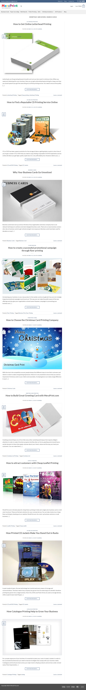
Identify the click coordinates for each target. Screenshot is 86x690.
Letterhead (32, 95)
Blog (65, 11)
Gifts (39, 11)
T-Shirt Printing (32, 11)
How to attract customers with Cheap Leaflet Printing (32, 463)
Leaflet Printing (32, 460)
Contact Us (71, 1)
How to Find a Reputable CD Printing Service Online (32, 102)
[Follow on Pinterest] (82, 1)
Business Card (23, 240)
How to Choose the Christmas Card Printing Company (32, 320)
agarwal (39, 29)
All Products (58, 11)
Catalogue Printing (32, 609)
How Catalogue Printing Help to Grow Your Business (32, 611)
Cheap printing (25, 95)
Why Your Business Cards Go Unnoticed (32, 172)
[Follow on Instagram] (79, 1)
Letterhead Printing (32, 21)
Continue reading (32, 89)
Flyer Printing (32, 245)
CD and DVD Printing (32, 99)
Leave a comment (57, 95)
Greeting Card (26, 456)
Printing (37, 95)
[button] (71, 6)
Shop (65, 1)
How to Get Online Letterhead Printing (32, 24)
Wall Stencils (23, 11)
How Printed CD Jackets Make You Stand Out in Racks (32, 533)
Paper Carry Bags (14, 11)
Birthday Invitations (47, 11)
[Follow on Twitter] (80, 1)
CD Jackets (25, 165)
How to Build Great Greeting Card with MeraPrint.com (32, 395)
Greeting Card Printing (32, 393)
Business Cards (5, 11)
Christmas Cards (32, 317)
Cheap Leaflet (23, 526)
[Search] (21, 6)
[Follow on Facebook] (77, 1)
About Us (60, 1)
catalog (23, 674)
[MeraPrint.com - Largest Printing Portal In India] (9, 6)
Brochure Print (22, 313)
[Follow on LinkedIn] (83, 1)
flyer (27, 313)
